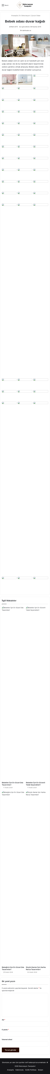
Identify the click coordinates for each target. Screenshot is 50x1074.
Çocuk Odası (35, 15)
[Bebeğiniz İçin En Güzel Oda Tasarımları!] (13, 878)
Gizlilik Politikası (30, 1070)
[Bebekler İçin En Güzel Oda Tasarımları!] (13, 693)
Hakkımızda (19, 1070)
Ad (3, 1020)
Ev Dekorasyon (24, 15)
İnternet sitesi (7, 1039)
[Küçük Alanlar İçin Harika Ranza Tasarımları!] (37, 878)
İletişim (40, 1070)
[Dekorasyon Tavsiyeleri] (25, 5)
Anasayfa (14, 15)
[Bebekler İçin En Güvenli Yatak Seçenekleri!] (37, 693)
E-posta (5, 1030)
